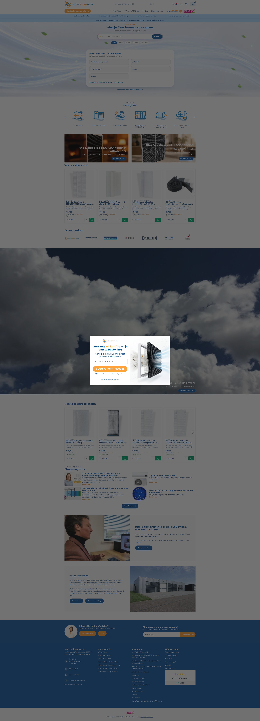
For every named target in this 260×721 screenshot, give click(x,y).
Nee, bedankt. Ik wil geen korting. (110, 379)
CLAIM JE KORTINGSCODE (110, 369)
